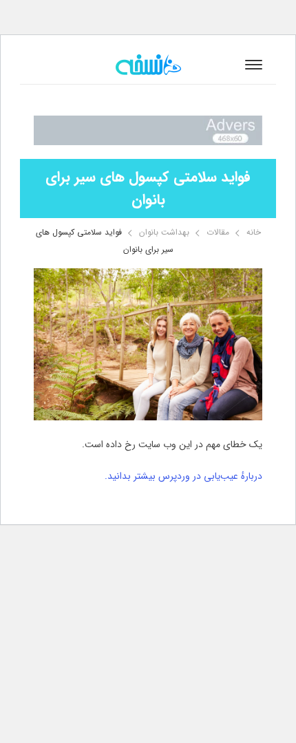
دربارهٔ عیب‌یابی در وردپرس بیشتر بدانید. (183, 476)
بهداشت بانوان (164, 232)
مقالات (218, 232)
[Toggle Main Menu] (253, 64)
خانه (253, 232)
